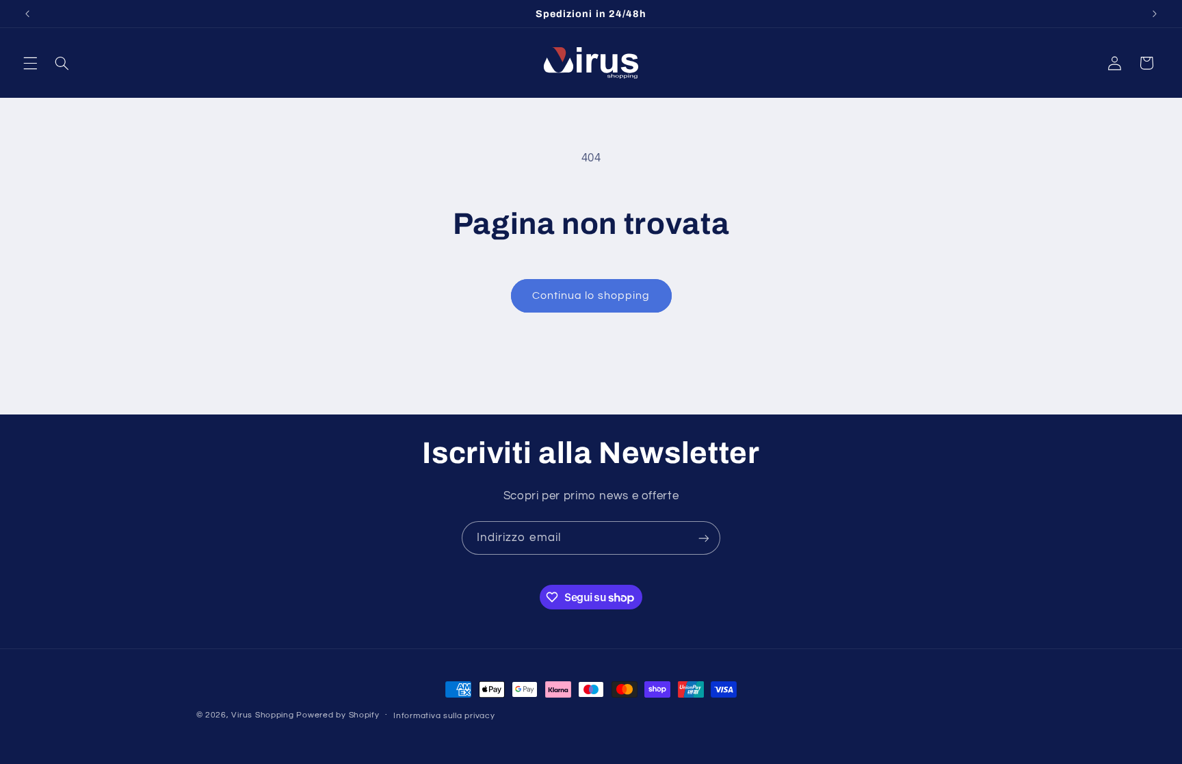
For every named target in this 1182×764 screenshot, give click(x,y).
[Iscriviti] (704, 538)
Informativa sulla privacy (444, 716)
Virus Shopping (262, 715)
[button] (30, 63)
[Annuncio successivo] (1155, 13)
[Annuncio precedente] (27, 13)
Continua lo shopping (591, 295)
